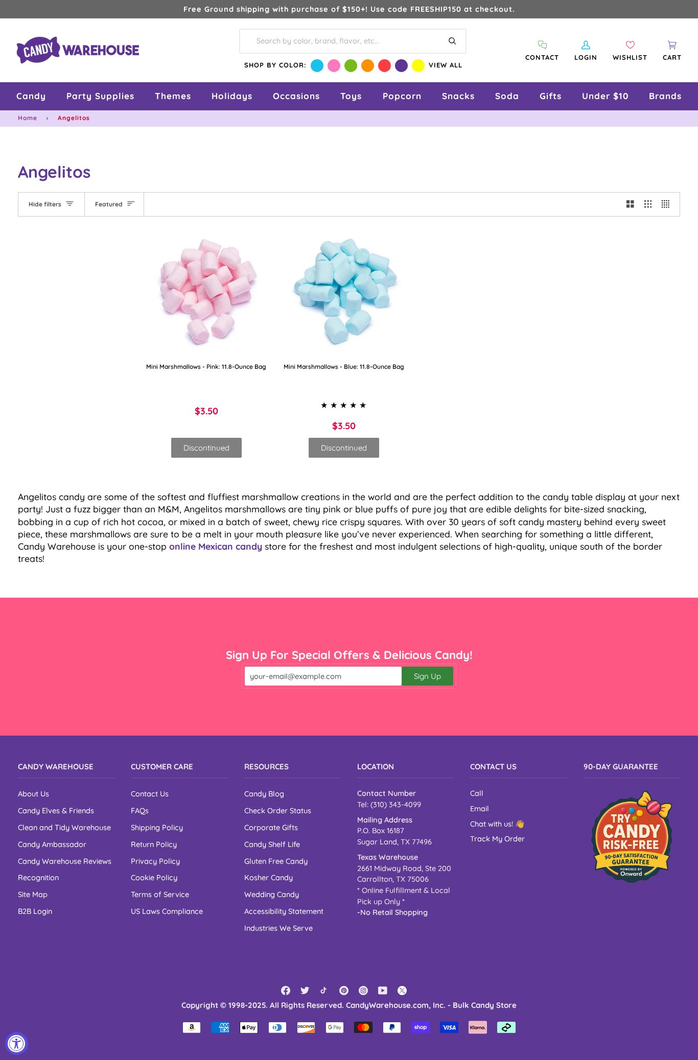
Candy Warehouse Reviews (64, 861)
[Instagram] (363, 990)
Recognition (38, 877)
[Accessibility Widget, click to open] (16, 1043)
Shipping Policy (157, 827)
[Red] (384, 65)
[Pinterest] (343, 990)
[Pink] (334, 65)
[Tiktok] (324, 990)
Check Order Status (277, 810)
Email (479, 808)
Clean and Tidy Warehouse (64, 827)
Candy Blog (264, 793)
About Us (33, 793)
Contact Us (150, 793)
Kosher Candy (268, 877)
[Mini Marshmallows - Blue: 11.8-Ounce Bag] (344, 294)
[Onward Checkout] (632, 836)
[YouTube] (382, 990)
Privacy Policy (155, 861)
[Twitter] (305, 990)
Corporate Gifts (271, 827)
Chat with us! (492, 824)
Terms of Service (160, 894)
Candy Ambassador (52, 844)
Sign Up (427, 676)
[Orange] (367, 65)
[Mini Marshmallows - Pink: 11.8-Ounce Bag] (206, 294)
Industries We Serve (278, 928)
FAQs (140, 810)
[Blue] (317, 65)
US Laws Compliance (167, 911)
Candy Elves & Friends (56, 810)
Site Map (33, 894)
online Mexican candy (215, 546)
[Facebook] (285, 990)
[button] (31, 96)
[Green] (350, 65)
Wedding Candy (271, 894)
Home (27, 118)
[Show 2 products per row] (630, 204)
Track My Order (497, 838)
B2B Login (35, 911)
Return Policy (154, 844)
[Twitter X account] (402, 990)
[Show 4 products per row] (668, 204)
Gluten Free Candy (276, 861)
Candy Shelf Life (272, 844)
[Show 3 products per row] (648, 204)
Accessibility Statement (283, 911)
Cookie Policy (154, 877)
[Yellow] (418, 65)
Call (476, 793)
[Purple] (401, 65)
